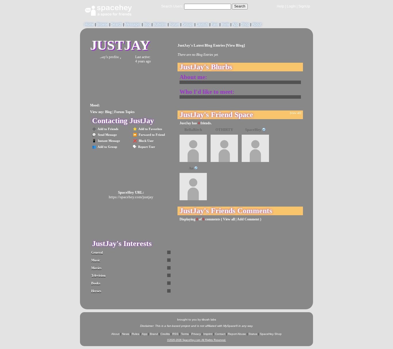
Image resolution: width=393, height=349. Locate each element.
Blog (147, 24)
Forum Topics (124, 112)
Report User (146, 146)
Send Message (107, 134)
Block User (146, 140)
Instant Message (108, 140)
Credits (165, 333)
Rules (135, 333)
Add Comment (248, 219)
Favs (215, 24)
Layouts (202, 24)
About (256, 24)
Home (89, 24)
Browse (102, 24)
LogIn (291, 6)
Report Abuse (237, 333)
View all (229, 219)
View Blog (235, 45)
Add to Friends (107, 129)
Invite (225, 24)
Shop (245, 24)
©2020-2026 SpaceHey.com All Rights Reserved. (196, 340)
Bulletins (160, 24)
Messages (133, 24)
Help (280, 6)
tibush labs (209, 319)
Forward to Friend (151, 134)
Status (253, 333)
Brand (154, 333)
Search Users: (172, 6)
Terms (185, 333)
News (125, 333)
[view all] (295, 113)
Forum (174, 24)
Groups (188, 24)
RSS (175, 333)
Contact (220, 333)
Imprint (207, 333)
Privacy (196, 333)
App (235, 24)
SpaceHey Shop (271, 333)
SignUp (304, 6)
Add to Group (107, 146)
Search (239, 6)
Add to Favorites (150, 129)
